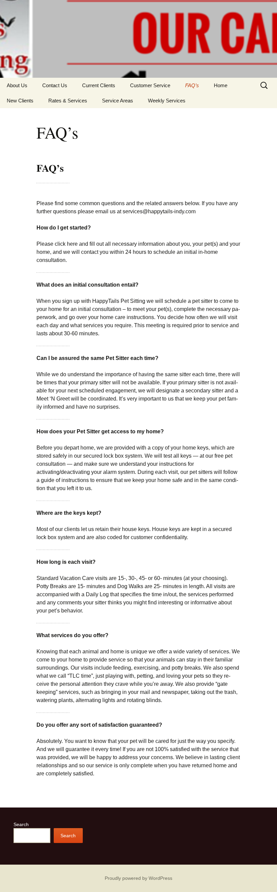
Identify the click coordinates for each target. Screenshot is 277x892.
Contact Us (54, 85)
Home (220, 85)
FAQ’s (192, 85)
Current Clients (98, 85)
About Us (17, 85)
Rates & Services (67, 100)
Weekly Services (166, 100)
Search (21, 824)
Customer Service (150, 85)
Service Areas (117, 100)
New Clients (20, 100)
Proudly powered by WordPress (138, 878)
